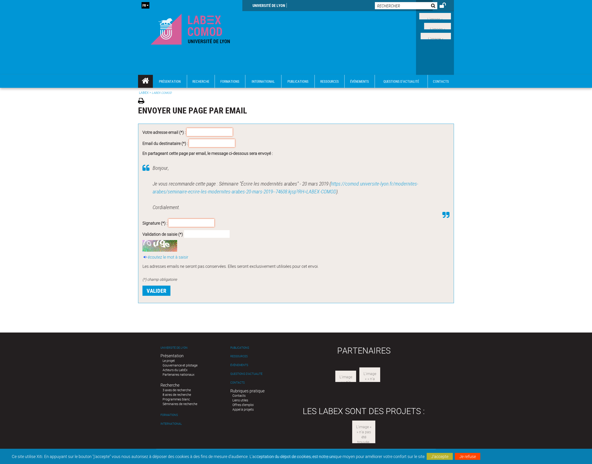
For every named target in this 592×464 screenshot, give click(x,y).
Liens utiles (240, 400)
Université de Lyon (269, 5)
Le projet (169, 360)
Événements (239, 365)
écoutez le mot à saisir (168, 257)
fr (144, 5)
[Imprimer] (143, 101)
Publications (239, 348)
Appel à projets (243, 409)
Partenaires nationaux (178, 374)
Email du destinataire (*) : (165, 143)
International (171, 424)
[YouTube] (436, 35)
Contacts (237, 383)
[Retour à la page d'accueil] (190, 28)
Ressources (239, 356)
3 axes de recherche (177, 390)
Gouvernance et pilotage (180, 365)
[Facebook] (435, 15)
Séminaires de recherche (180, 404)
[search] (406, 5)
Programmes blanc (176, 399)
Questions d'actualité (246, 374)
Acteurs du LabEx (175, 370)
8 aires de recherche (177, 394)
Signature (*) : (154, 223)
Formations (169, 415)
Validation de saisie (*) (162, 234)
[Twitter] (437, 25)
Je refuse (467, 456)
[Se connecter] (446, 6)
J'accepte (439, 456)
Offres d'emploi (243, 405)
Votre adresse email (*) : (164, 132)
